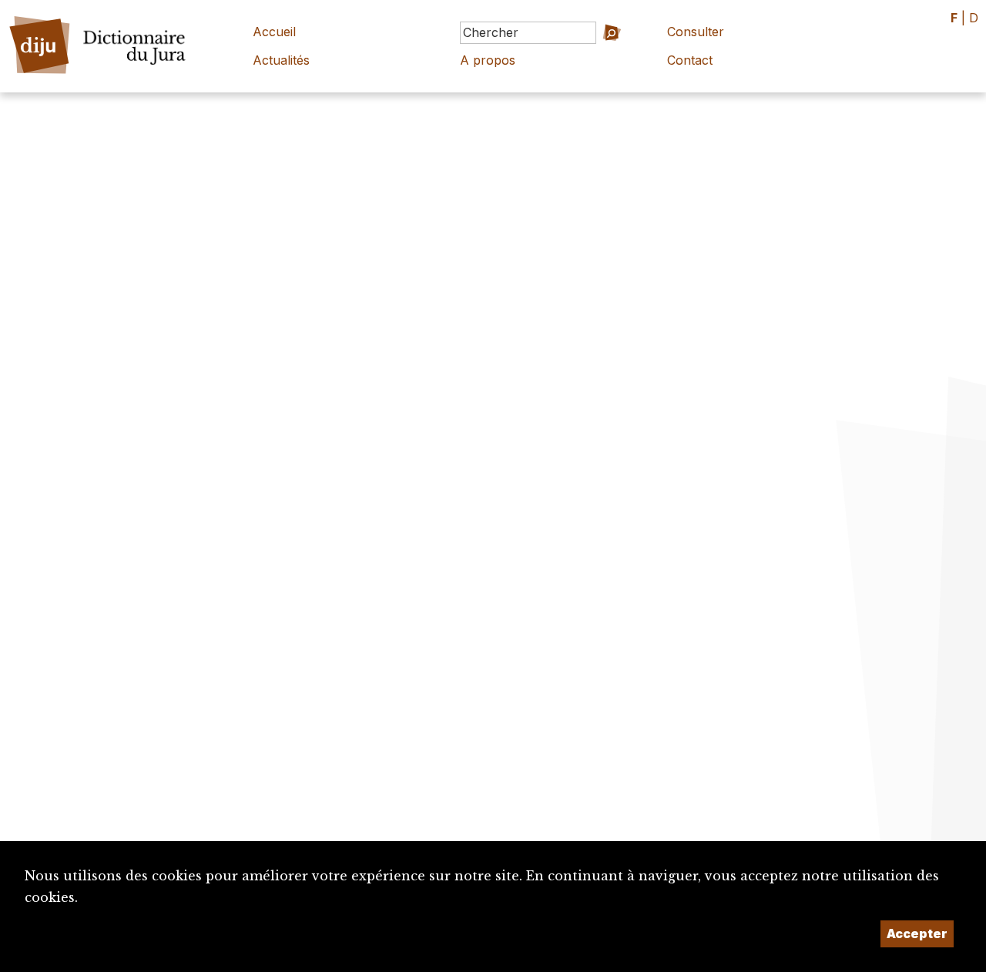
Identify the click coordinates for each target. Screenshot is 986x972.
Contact (690, 60)
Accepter (917, 933)
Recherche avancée (586, 54)
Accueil (274, 31)
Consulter (695, 31)
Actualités (281, 60)
